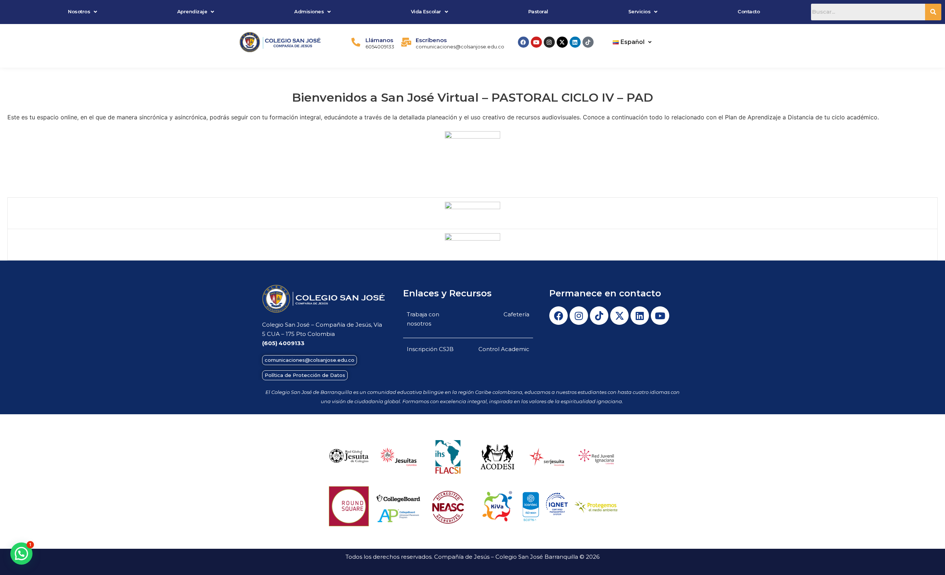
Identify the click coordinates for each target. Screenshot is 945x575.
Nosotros (79, 11)
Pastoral (538, 11)
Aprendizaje (192, 11)
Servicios (639, 11)
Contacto (749, 11)
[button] (82, 12)
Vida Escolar (426, 11)
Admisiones (309, 11)
